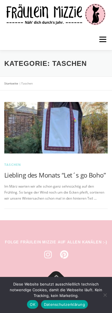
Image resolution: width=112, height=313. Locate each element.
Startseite (11, 83)
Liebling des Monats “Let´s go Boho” (55, 175)
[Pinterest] (64, 254)
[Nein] (105, 295)
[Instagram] (48, 254)
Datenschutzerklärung (64, 304)
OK (32, 304)
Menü (102, 39)
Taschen (12, 164)
